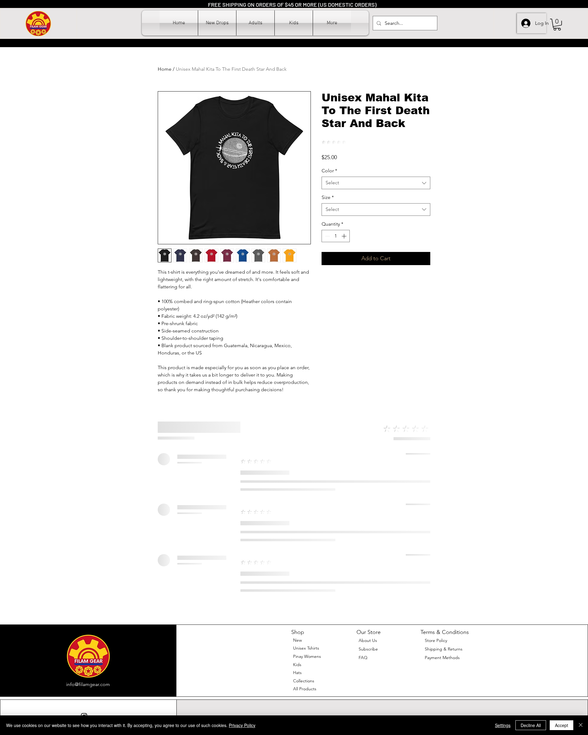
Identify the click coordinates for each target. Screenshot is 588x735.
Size (328, 197)
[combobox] (376, 183)
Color (329, 171)
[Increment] (344, 236)
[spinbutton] (335, 236)
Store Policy (436, 640)
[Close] (580, 725)
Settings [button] (503, 725)
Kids (297, 664)
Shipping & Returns (443, 649)
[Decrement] (326, 236)
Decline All (531, 725)
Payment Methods (443, 657)
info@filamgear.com (88, 684)
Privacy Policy (242, 725)
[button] (255, 23)
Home (165, 69)
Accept (561, 725)
